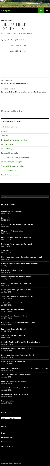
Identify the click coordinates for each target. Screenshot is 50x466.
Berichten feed (6, 437)
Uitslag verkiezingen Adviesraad (13, 362)
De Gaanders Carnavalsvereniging (14, 140)
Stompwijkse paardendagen (11, 162)
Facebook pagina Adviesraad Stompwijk (16, 277)
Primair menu (47, 10)
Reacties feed (6, 442)
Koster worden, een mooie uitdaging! (15, 81)
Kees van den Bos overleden (11, 211)
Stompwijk (6, 10)
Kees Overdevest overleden (11, 270)
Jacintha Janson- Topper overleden (14, 316)
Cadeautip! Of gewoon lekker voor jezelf (16, 283)
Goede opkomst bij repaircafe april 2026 (16, 290)
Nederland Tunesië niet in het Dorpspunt (16, 244)
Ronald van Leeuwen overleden (13, 309)
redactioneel (6, 20)
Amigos (4, 131)
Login (3, 433)
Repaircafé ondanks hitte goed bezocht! (16, 237)
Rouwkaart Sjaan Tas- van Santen (13, 381)
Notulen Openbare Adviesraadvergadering (17, 224)
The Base (4, 136)
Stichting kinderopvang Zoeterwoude (15, 157)
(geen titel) (5, 218)
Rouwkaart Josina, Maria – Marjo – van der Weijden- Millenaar (24, 368)
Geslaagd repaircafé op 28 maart (13, 335)
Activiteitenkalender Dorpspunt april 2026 (17, 348)
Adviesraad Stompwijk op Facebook (14, 388)
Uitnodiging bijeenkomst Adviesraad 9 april (17, 355)
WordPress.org (7, 446)
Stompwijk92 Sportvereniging (12, 166)
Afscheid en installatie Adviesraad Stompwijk (18, 322)
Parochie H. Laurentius (9, 153)
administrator (27, 33)
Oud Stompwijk (7, 149)
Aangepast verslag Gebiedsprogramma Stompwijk (19, 263)
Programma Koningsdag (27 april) (14, 329)
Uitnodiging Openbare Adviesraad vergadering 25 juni (21, 257)
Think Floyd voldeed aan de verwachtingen (17, 296)
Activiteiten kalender (9, 127)
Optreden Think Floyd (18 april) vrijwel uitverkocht (20, 342)
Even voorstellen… (8, 401)
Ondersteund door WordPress (11, 463)
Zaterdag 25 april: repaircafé (12, 303)
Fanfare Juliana (7, 144)
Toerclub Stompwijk (8, 170)
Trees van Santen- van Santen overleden (16, 375)
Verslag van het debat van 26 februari (15, 394)
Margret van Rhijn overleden (12, 231)
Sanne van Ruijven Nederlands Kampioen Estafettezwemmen (24, 90)
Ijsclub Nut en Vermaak (10, 175)
